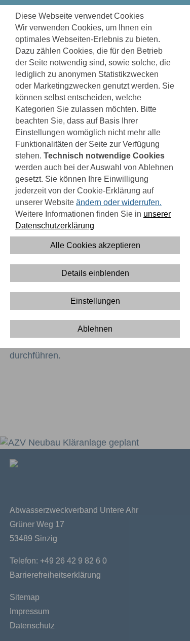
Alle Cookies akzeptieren (95, 245)
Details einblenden (95, 273)
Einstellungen (95, 301)
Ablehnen (95, 329)
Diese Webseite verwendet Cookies (79, 16)
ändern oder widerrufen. (119, 202)
